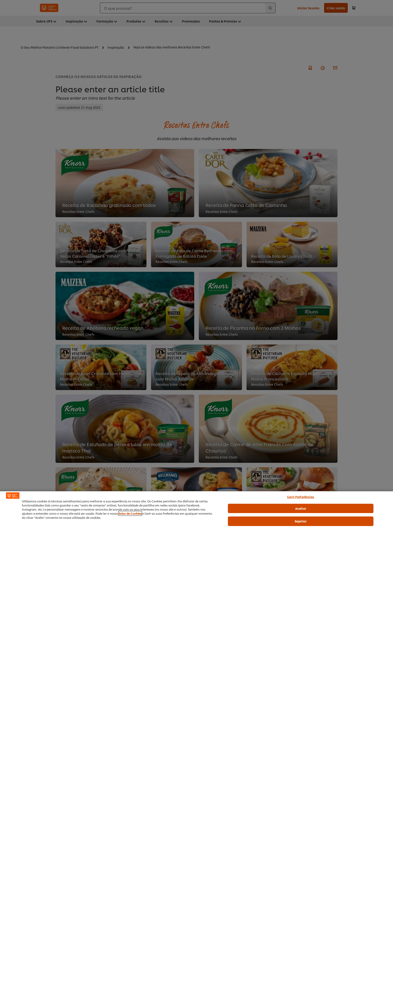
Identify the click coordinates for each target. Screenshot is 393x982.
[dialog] (196, 736)
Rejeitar (301, 521)
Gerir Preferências (300, 497)
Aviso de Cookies (130, 513)
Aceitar (300, 508)
